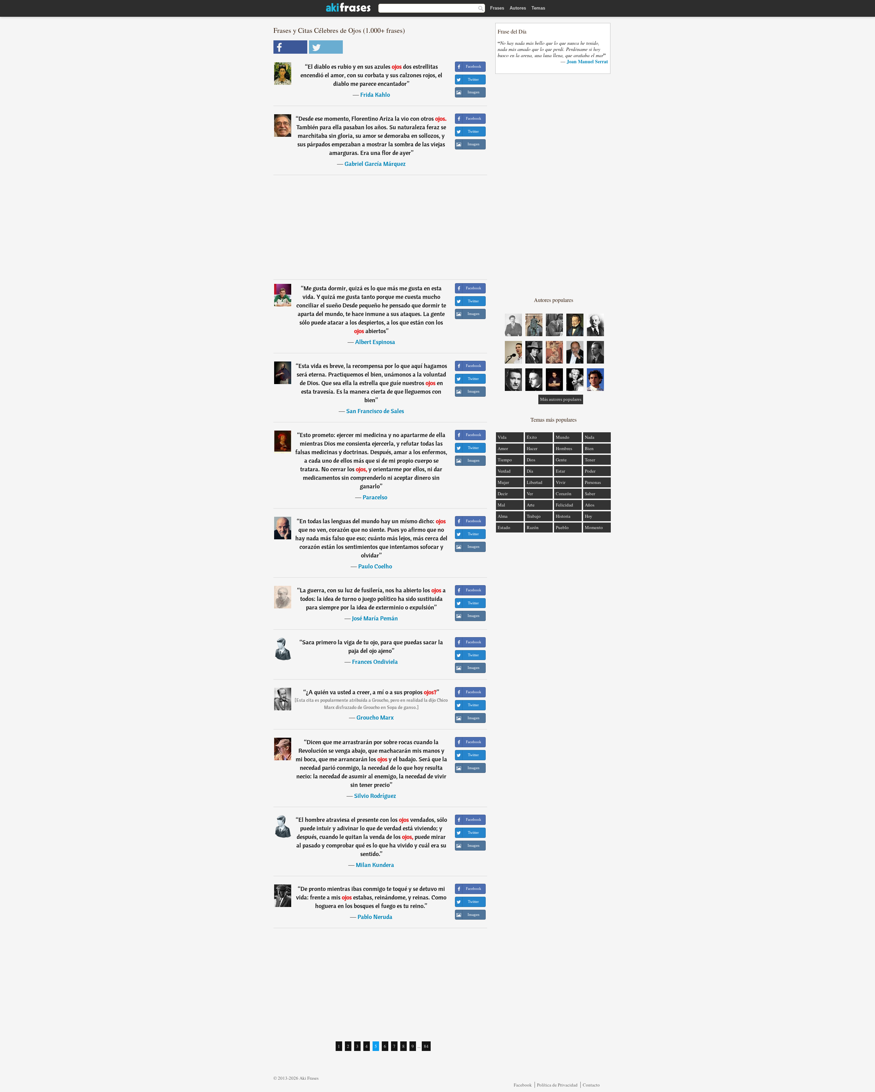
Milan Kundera (375, 865)
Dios (531, 460)
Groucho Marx (375, 717)
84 (426, 1046)
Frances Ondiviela (375, 662)
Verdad (504, 471)
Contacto (591, 1085)
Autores (518, 8)
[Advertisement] (380, 227)
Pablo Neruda (375, 917)
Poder (590, 471)
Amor (503, 448)
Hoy (588, 516)
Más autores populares (560, 399)
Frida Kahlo (375, 94)
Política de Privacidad (557, 1085)
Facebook (523, 1085)
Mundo (562, 437)
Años (589, 505)
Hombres (564, 448)
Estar (560, 471)
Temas (538, 8)
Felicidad (564, 505)
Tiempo (505, 460)
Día (530, 471)
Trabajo (534, 516)
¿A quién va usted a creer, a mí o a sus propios (371, 692)
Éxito (532, 437)
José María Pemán (375, 618)
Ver (530, 493)
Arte (531, 505)
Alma (503, 516)
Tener (590, 460)
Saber (590, 493)
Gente (561, 460)
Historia (563, 516)
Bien (589, 448)
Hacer (532, 448)
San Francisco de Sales (375, 411)
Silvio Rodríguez (375, 796)
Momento (594, 527)
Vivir (560, 482)
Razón (533, 527)
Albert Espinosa (375, 342)
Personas (593, 482)
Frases (497, 8)
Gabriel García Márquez (375, 164)
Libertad (534, 482)
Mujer (503, 482)
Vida (502, 437)
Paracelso (375, 497)
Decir (503, 493)
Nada (589, 437)
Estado (504, 527)
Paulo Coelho (375, 566)
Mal (501, 505)
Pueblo (562, 527)
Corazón (563, 493)
